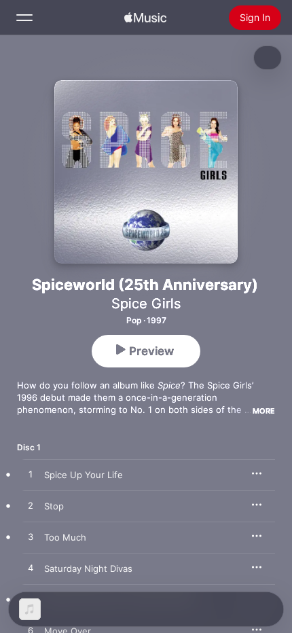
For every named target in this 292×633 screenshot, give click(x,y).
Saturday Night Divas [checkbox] (88, 568)
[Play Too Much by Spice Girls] (30, 537)
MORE (264, 411)
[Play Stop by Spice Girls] (30, 506)
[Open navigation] (24, 18)
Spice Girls (146, 303)
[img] (145, 18)
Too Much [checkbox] (65, 537)
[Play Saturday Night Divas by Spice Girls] (30, 568)
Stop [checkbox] (54, 506)
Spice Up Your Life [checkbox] (83, 474)
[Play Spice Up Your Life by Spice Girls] (30, 475)
